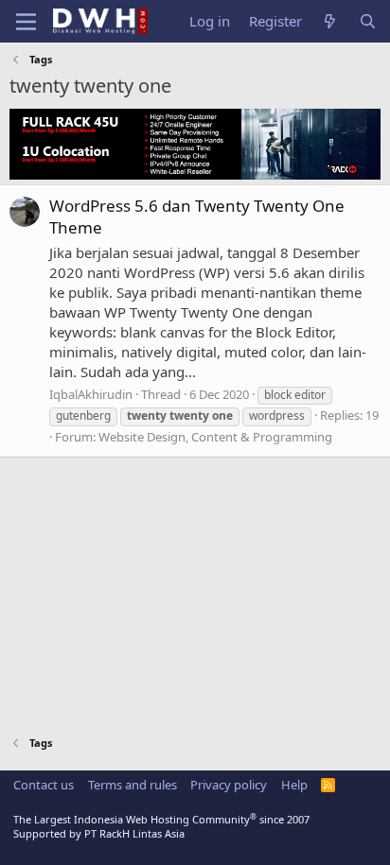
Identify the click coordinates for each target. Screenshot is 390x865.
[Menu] (26, 22)
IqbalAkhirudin (91, 394)
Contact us (43, 784)
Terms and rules (132, 784)
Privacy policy (228, 784)
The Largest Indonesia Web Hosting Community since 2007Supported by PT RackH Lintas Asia (161, 826)
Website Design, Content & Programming (215, 436)
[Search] (367, 21)
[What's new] (329, 21)
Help (294, 784)
